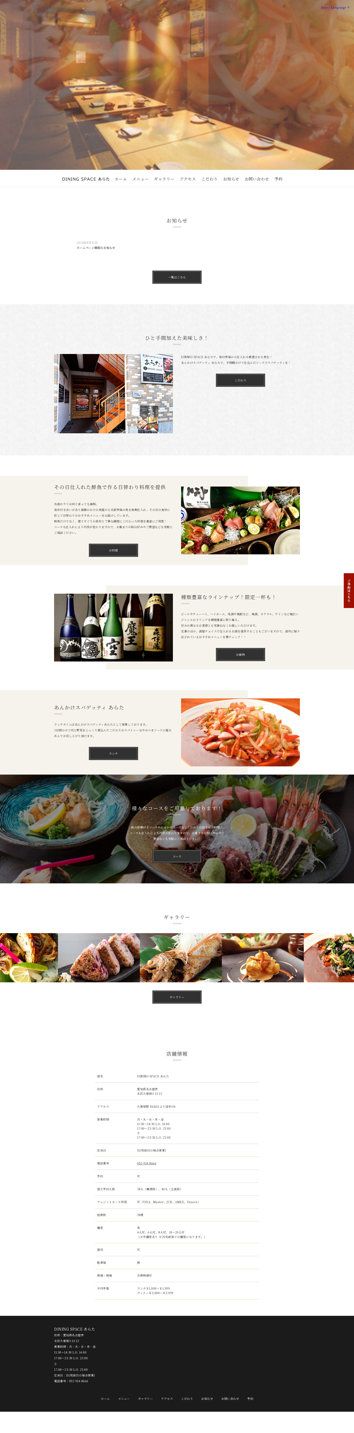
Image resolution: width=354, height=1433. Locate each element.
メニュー (140, 179)
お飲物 (240, 654)
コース (177, 856)
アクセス (188, 179)
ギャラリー (164, 179)
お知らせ (231, 179)
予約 (279, 179)
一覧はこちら (177, 277)
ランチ (113, 753)
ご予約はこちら (349, 590)
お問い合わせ (257, 179)
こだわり (209, 179)
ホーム (121, 179)
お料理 (113, 550)
